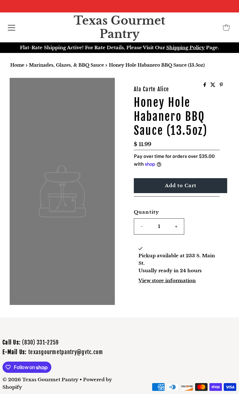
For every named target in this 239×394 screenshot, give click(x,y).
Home (17, 65)
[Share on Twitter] (213, 85)
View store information (167, 280)
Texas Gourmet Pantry (119, 27)
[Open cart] (226, 27)
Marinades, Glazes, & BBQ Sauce (66, 65)
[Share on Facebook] (205, 85)
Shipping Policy (185, 47)
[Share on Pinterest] (221, 85)
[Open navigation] (11, 27)
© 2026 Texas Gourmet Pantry (40, 379)
